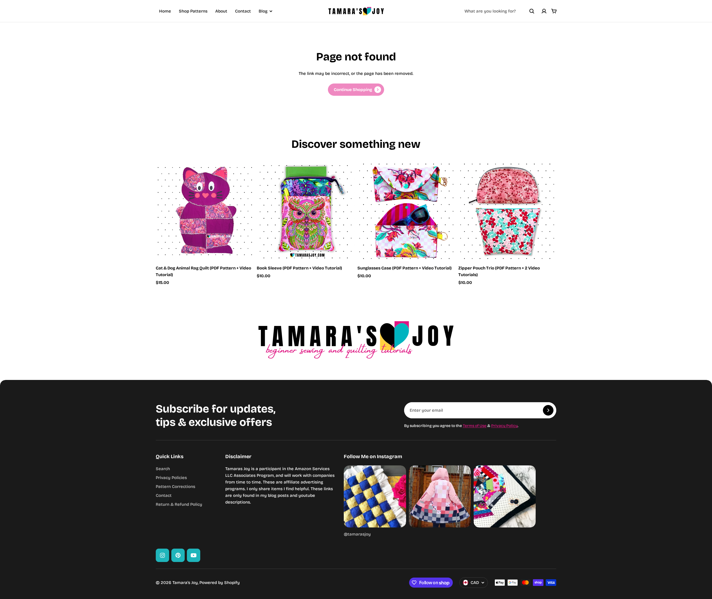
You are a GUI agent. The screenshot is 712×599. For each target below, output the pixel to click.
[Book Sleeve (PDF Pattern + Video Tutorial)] (306, 211)
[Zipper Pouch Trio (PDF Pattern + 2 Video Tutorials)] (507, 211)
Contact (243, 11)
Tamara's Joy (185, 582)
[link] (356, 90)
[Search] (532, 11)
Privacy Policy (504, 425)
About (221, 11)
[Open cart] (554, 11)
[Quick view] (241, 174)
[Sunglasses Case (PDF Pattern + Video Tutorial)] (406, 211)
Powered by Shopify (219, 582)
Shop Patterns (193, 11)
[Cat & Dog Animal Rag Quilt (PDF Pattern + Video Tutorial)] (205, 211)
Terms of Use (474, 425)
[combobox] (499, 11)
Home (165, 11)
